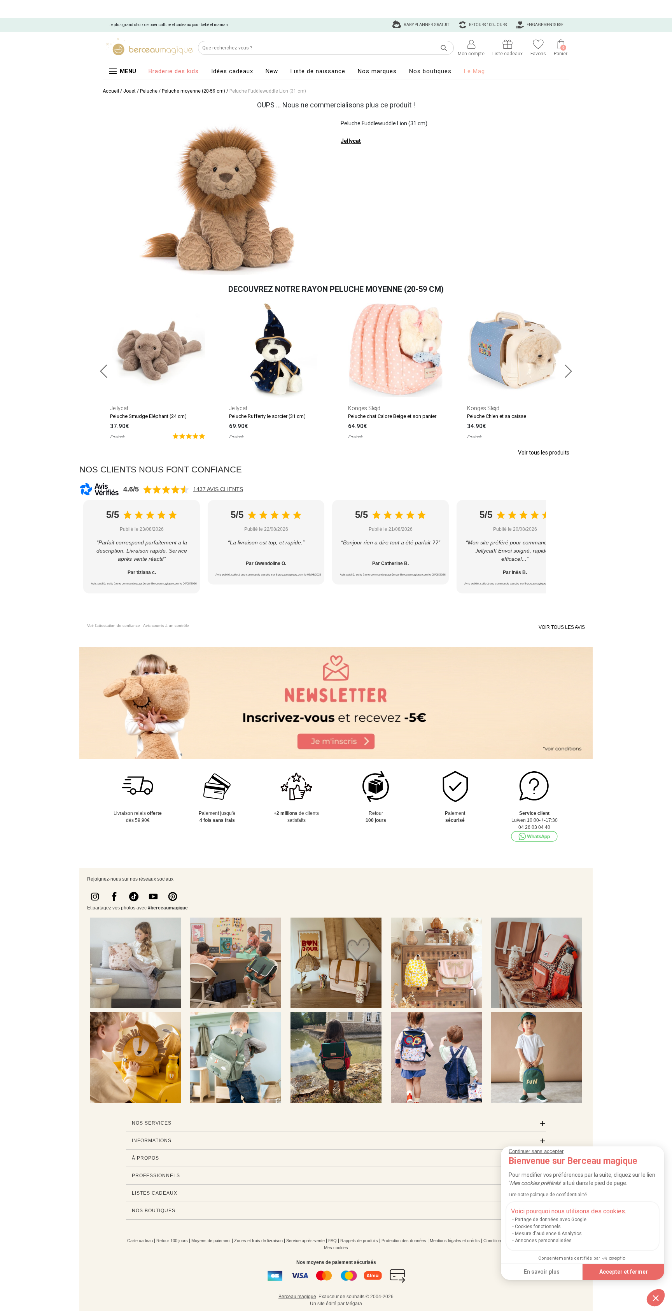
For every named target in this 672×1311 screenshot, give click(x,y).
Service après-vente (305, 1240)
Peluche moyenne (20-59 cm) (193, 91)
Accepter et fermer (623, 1272)
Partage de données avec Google (550, 1219)
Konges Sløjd (364, 408)
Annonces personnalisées (543, 1240)
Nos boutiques (430, 71)
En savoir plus (542, 1272)
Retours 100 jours (487, 25)
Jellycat (351, 141)
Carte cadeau (140, 1240)
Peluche (149, 91)
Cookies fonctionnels (538, 1226)
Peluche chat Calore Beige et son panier (392, 416)
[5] (188, 435)
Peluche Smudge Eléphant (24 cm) (148, 416)
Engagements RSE (545, 25)
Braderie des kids (174, 71)
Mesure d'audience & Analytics (548, 1233)
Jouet (129, 91)
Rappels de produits (359, 1240)
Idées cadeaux (232, 71)
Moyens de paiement (211, 1240)
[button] (655, 1297)
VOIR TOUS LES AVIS (562, 627)
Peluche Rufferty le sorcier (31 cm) (267, 416)
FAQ (332, 1240)
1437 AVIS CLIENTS (218, 489)
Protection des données (404, 1240)
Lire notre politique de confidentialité (548, 1194)
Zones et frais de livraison (258, 1240)
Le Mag (474, 71)
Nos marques (377, 71)
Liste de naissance (317, 71)
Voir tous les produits (543, 452)
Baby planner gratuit (426, 25)
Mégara (354, 1303)
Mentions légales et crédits (455, 1240)
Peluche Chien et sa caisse (496, 416)
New (272, 71)
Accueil (111, 91)
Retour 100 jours (172, 1240)
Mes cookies (336, 1247)
